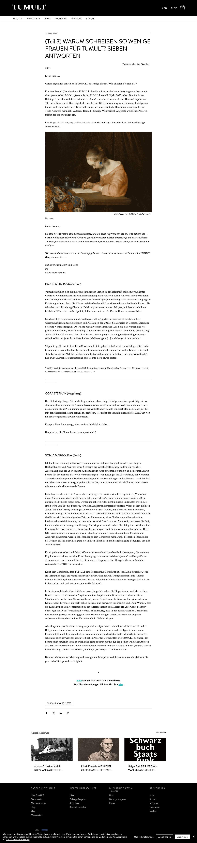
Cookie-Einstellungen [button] (144, 836)
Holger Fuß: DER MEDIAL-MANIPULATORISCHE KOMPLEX (142, 768)
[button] (182, 7)
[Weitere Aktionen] (150, 33)
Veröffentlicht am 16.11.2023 (59, 703)
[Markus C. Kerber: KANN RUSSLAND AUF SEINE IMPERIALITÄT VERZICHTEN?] (52, 749)
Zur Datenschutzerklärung (18, 839)
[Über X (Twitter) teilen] (53, 713)
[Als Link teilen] (67, 713)
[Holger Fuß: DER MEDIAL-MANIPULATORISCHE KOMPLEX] (145, 749)
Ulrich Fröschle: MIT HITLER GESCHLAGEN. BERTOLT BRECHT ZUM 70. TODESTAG (98, 768)
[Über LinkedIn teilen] (60, 713)
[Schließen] (193, 837)
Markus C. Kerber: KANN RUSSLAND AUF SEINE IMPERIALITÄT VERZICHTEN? (51, 768)
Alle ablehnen (164, 836)
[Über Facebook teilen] (46, 713)
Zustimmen (182, 836)
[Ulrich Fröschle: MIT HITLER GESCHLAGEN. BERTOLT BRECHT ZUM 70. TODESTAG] (98, 749)
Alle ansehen (161, 732)
